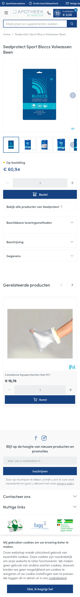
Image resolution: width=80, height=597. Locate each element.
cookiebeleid (58, 578)
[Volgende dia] (72, 284)
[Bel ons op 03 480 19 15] (49, 13)
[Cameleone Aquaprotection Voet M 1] (40, 334)
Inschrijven (40, 471)
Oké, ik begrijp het (40, 589)
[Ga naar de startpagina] (28, 13)
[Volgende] (73, 95)
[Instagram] (44, 438)
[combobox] (35, 24)
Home (7, 34)
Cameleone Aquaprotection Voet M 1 (27, 374)
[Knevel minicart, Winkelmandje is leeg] (57, 13)
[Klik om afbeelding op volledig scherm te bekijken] (40, 95)
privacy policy (65, 483)
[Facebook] (36, 438)
